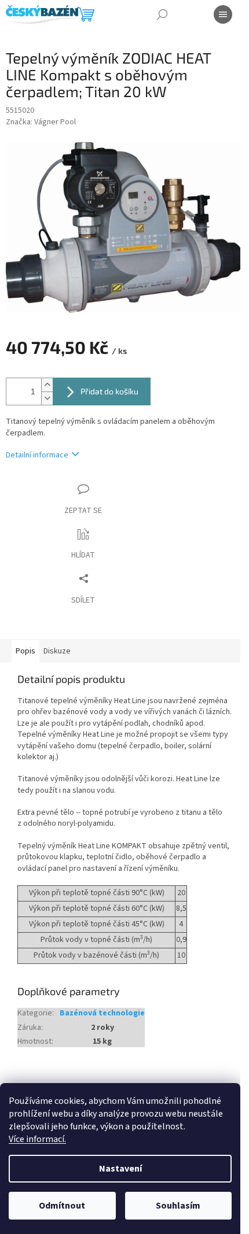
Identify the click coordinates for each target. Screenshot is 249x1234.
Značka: (41, 122)
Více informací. (37, 1139)
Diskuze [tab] (57, 651)
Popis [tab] (25, 651)
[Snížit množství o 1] (47, 398)
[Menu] (223, 14)
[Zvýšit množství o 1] (47, 384)
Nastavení (120, 1168)
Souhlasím (178, 1205)
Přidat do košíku (109, 391)
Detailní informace (37, 455)
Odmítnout (62, 1205)
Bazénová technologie (102, 1013)
